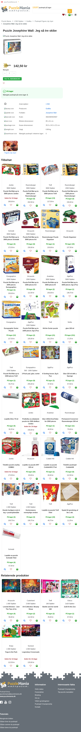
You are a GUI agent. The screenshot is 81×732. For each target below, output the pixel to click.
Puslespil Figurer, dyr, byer (44, 21)
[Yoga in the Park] (5, 666)
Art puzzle (30, 231)
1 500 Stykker (19, 21)
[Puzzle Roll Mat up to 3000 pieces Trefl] (44, 205)
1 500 (48, 104)
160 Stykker (50, 603)
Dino (11, 413)
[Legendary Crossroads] (24, 666)
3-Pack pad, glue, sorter (31, 373)
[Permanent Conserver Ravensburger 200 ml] (64, 433)
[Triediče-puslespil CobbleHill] (64, 479)
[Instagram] (9, 703)
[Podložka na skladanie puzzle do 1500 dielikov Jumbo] (24, 433)
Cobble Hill (50, 459)
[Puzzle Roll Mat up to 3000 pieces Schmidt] (5, 251)
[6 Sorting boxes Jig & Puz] (44, 387)
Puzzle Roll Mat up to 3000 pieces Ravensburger (31, 193)
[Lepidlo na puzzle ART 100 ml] (24, 479)
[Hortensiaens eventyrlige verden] (24, 524)
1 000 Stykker (11, 507)
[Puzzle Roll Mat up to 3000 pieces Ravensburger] (24, 206)
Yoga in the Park (11, 652)
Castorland (31, 600)
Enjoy (11, 646)
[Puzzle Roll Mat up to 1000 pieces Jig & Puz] (24, 342)
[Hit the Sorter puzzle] (44, 342)
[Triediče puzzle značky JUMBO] (5, 479)
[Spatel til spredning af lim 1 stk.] (64, 524)
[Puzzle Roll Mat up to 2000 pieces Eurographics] (5, 297)
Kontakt (37, 707)
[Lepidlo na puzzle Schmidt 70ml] (5, 569)
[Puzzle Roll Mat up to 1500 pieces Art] (24, 296)
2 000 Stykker (31, 603)
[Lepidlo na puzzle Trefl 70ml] (44, 524)
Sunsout (31, 646)
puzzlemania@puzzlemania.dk (11, 694)
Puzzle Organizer (70, 237)
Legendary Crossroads (30, 652)
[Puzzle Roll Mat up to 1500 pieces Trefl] (5, 387)
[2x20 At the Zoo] (64, 620)
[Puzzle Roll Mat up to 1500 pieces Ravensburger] (64, 206)
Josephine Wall (51, 113)
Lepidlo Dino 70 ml (11, 419)
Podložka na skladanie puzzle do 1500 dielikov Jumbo (30, 421)
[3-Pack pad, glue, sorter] (24, 387)
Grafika (28, 21)
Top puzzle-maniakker (65, 692)
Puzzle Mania (6, 21)
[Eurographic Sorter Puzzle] (5, 342)
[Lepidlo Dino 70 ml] (5, 433)
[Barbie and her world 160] (44, 620)
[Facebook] (1, 703)
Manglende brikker (6, 718)
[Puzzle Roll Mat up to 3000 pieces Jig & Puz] (64, 296)
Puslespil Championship (43, 704)
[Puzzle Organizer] (64, 251)
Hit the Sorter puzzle (50, 328)
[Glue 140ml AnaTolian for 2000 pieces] (44, 433)
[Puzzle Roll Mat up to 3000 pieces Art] (24, 251)
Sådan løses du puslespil (9, 727)
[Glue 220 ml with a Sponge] (64, 387)
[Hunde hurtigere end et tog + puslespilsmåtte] (5, 524)
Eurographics (11, 276)
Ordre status (39, 689)
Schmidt (11, 231)
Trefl (50, 185)
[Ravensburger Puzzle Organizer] (44, 251)
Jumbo (11, 185)
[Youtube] (5, 703)
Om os (37, 698)
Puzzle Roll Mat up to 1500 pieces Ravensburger (70, 193)
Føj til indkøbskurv (12, 79)
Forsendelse (39, 692)
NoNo (70, 322)
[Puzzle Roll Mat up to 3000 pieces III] (44, 296)
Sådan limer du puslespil (8, 721)
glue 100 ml (70, 328)
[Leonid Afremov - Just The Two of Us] (5, 620)
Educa (70, 600)
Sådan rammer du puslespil (9, 724)
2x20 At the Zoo (70, 607)
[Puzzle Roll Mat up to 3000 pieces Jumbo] (5, 205)
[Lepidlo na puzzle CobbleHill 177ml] (44, 479)
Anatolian (50, 276)
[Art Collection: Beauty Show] (24, 620)
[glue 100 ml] (64, 342)
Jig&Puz (70, 276)
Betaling (38, 695)
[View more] (11, 175)
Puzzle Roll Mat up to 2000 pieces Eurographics (11, 285)
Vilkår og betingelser (42, 701)
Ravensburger (31, 185)
